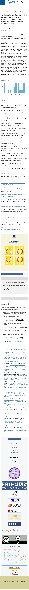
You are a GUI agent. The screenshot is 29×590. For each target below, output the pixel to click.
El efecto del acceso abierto (20, 341)
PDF (12, 274)
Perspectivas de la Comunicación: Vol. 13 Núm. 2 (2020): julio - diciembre (15, 395)
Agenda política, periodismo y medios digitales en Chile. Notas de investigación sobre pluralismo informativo (15, 366)
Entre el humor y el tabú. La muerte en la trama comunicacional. (15, 428)
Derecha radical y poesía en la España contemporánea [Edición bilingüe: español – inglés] (15, 349)
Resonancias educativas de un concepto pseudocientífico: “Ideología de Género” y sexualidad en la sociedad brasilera (16, 385)
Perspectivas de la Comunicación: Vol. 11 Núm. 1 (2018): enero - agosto (14, 352)
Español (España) (14, 452)
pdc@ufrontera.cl (14, 584)
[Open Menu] (2, 2)
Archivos (7, 9)
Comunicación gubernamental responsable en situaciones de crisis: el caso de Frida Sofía (15, 377)
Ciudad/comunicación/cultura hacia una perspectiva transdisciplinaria (13, 393)
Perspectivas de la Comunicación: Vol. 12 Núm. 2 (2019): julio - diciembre (15, 379)
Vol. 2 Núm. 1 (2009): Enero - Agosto (10, 11)
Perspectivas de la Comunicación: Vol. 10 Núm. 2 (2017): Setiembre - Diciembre (15, 360)
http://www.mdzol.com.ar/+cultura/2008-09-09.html (13, 206)
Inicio (2, 9)
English (14, 450)
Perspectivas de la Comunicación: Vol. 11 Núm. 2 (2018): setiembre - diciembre (15, 404)
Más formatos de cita (8, 292)
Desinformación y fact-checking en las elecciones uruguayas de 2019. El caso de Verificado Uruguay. (14, 421)
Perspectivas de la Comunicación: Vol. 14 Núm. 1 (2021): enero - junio (14, 415)
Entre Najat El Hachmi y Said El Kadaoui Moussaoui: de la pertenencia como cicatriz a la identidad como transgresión (15, 357)
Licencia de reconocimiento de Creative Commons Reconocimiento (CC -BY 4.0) (12, 318)
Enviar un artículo (14, 439)
